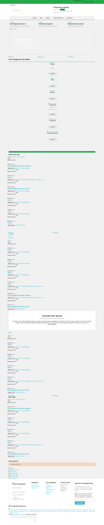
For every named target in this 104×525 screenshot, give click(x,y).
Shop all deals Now (35, 152)
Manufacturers (87, 510)
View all (53, 73)
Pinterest (31, 516)
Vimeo (34, 516)
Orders (62, 486)
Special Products (77, 510)
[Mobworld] (12, 471)
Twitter (16, 516)
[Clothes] (52, 63)
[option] (52, 41)
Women (53, 68)
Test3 (9, 211)
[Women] (52, 91)
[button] (16, 41)
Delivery (48, 485)
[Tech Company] (13, 476)
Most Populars (50, 510)
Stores (48, 494)
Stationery (52, 107)
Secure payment (50, 489)
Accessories (52, 105)
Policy (56, 511)
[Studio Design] (13, 475)
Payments (25, 511)
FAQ (11, 513)
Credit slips (63, 488)
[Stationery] (52, 119)
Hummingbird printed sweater (19, 166)
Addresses (63, 489)
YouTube (23, 516)
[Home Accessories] (52, 131)
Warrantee (92, 511)
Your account (65, 482)
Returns (79, 511)
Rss (20, 516)
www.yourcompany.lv (19, 514)
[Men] (52, 78)
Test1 (9, 177)
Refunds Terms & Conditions (45, 511)
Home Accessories (52, 109)
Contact (15, 513)
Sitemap (48, 492)
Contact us (13, 5)
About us (48, 488)
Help (25, 510)
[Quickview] (7, 163)
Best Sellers (59, 510)
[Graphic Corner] (14, 470)
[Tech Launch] (13, 478)
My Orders (20, 510)
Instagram (34, 520)
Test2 (9, 200)
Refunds (85, 511)
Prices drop (34, 485)
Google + (27, 516)
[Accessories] (53, 103)
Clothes (52, 64)
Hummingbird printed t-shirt (18, 189)
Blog (21, 511)
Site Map (30, 510)
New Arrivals (67, 510)
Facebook (12, 516)
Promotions (12, 510)
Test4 (9, 223)
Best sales (34, 488)
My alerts (63, 491)
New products (35, 486)
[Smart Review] (13, 473)
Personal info (64, 485)
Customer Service (39, 510)
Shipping (16, 511)
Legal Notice (49, 486)
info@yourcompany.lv (18, 499)
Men (52, 66)
